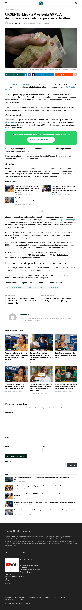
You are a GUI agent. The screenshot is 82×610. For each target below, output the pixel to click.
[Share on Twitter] (33, 74)
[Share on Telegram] (25, 74)
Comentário (9, 412)
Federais (47, 597)
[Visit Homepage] (41, 3)
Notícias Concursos (16, 537)
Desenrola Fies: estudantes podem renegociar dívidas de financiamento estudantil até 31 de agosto (64, 189)
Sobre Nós (23, 567)
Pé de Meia (35, 380)
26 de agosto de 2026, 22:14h (14, 391)
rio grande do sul (31, 287)
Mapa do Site (9, 583)
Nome (7, 437)
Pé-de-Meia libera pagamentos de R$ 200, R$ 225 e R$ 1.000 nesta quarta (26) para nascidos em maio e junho (41, 387)
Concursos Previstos (35, 597)
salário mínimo (11, 122)
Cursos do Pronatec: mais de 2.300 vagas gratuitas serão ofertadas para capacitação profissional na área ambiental (45, 511)
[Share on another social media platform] (75, 74)
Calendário (8, 597)
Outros (21, 599)
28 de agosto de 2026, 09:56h (24, 194)
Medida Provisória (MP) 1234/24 (19, 84)
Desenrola (35, 349)
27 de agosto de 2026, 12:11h (24, 204)
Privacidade (8, 574)
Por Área (55, 597)
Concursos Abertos (20, 597)
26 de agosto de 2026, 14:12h (39, 393)
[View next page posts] (42, 210)
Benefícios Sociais (15, 9)
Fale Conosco (9, 581)
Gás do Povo (61, 380)
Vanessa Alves (16, 23)
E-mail (8, 446)
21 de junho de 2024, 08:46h (32, 23)
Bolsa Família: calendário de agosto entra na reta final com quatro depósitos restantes (15, 386)
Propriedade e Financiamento (14, 576)
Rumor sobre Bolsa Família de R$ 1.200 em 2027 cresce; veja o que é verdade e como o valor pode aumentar (27, 189)
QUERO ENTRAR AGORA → (41, 140)
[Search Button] (76, 3)
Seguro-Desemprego (67, 219)
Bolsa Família (11, 349)
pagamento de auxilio (17, 287)
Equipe (7, 579)
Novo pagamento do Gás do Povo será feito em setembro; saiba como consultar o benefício (66, 386)
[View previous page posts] (39, 210)
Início (6, 9)
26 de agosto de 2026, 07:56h (64, 391)
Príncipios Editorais (26, 572)
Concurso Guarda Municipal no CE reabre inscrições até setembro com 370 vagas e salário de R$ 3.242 (44, 478)
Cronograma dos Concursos (29, 565)
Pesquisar (8, 461)
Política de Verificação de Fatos (30, 570)
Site (43, 446)
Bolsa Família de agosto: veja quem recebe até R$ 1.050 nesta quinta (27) (27, 200)
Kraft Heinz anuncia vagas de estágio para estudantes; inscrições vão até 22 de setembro (41, 486)
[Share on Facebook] (29, 74)
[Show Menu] (6, 3)
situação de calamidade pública (49, 287)
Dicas (63, 597)
